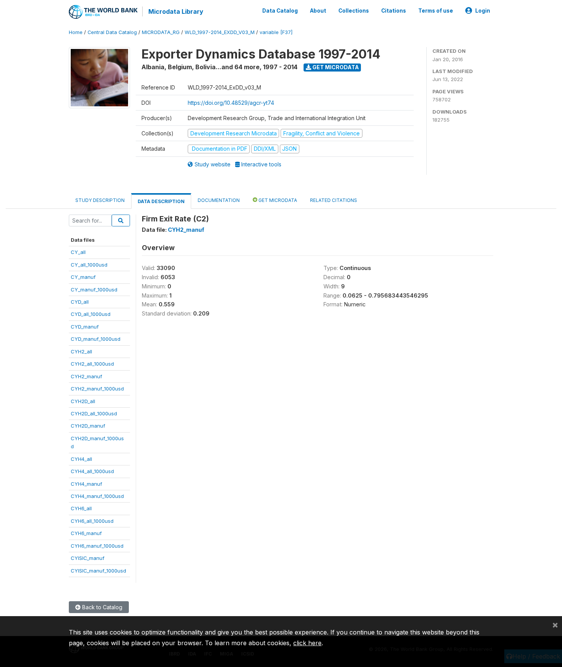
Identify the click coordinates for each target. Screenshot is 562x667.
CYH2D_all (83, 401)
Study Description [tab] (100, 200)
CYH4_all (81, 459)
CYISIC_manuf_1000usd (98, 571)
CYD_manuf (85, 327)
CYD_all (80, 302)
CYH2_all (81, 351)
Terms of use (435, 11)
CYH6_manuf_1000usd (97, 546)
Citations (393, 11)
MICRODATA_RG (161, 32)
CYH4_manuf (86, 484)
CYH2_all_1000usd (92, 364)
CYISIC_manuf (87, 558)
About (318, 11)
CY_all (78, 252)
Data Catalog (280, 11)
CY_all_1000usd (89, 265)
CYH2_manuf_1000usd (97, 389)
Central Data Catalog (112, 32)
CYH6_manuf (86, 533)
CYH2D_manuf (88, 426)
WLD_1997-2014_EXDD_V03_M (220, 32)
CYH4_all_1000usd (92, 471)
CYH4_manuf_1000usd (97, 496)
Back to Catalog (101, 607)
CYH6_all (81, 508)
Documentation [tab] (219, 200)
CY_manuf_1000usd (94, 289)
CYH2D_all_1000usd (94, 413)
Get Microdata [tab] (277, 200)
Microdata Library (175, 11)
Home (76, 32)
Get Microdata (335, 67)
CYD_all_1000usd (90, 314)
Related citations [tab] (333, 200)
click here (307, 643)
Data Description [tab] (161, 201)
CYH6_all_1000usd (92, 521)
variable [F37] (276, 32)
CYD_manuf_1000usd (95, 339)
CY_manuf (83, 277)
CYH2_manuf (86, 376)
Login (482, 11)
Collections (353, 11)
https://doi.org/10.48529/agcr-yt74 (231, 102)
